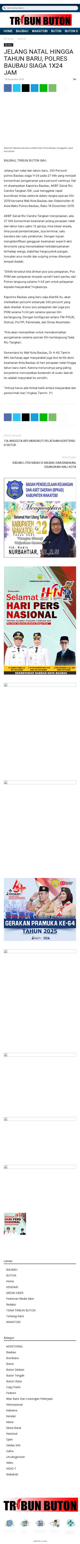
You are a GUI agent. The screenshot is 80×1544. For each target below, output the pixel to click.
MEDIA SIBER (14, 1293)
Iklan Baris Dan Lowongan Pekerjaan (29, 1399)
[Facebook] (8, 88)
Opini (9, 1439)
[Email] (26, 88)
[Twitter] (17, 88)
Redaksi (11, 1304)
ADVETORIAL (14, 1346)
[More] (61, 88)
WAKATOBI (40, 31)
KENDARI (12, 1287)
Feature (11, 1393)
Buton (10, 1364)
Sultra (9, 1451)
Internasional (14, 1404)
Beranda (8, 38)
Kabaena (11, 1410)
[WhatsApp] (52, 88)
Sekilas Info (13, 1445)
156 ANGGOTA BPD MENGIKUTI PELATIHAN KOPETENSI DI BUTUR (39, 443)
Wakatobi (12, 1474)
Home (10, 1281)
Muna (9, 1422)
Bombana (12, 1358)
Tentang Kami (15, 1316)
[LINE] (43, 88)
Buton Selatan (15, 1369)
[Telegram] (34, 88)
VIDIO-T (11, 1468)
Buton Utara (14, 1381)
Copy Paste (13, 1387)
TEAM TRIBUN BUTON (21, 1310)
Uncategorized (15, 1457)
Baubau (22, 38)
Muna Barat (13, 1428)
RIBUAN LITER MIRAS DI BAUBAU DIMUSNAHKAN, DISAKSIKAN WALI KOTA (44, 465)
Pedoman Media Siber (20, 1298)
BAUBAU (22, 31)
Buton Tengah (15, 1375)
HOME (8, 31)
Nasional (11, 1433)
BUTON (56, 31)
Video (9, 1463)
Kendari (11, 1416)
